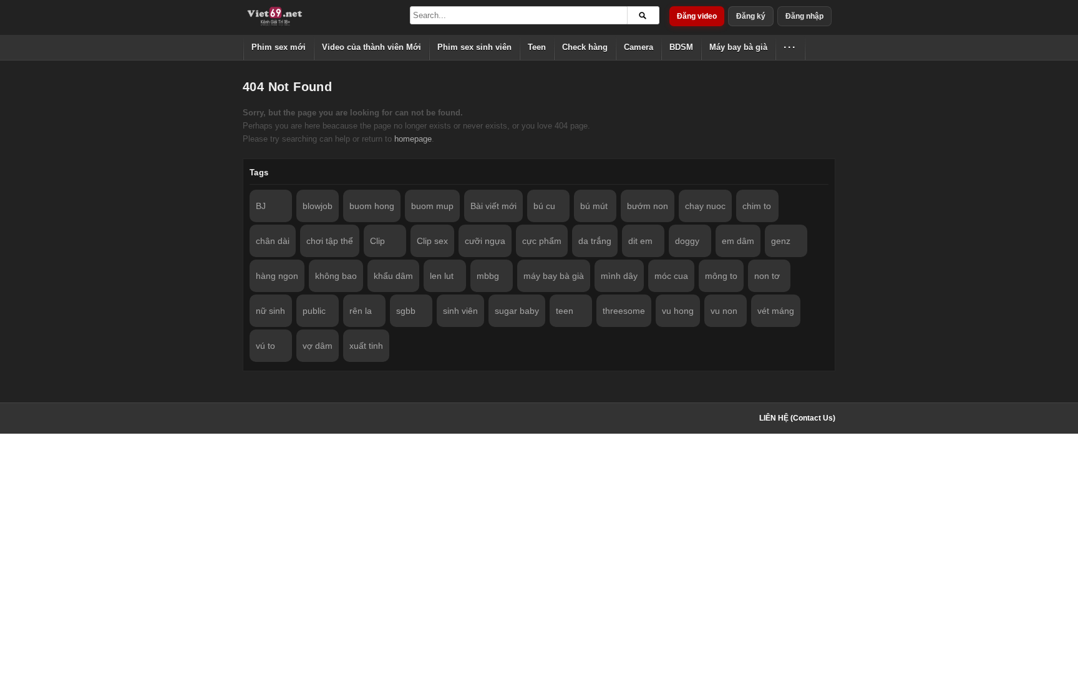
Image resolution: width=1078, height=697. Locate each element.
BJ (261, 206)
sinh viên (460, 311)
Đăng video (697, 16)
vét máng (775, 311)
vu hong (678, 311)
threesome (624, 311)
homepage (413, 139)
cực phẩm (541, 241)
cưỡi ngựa (485, 241)
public (314, 311)
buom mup (432, 206)
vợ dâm (318, 346)
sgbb (405, 311)
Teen (537, 47)
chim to (756, 206)
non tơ (767, 276)
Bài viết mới (493, 206)
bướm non (647, 206)
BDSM (681, 47)
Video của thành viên (371, 47)
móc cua (671, 276)
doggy (687, 241)
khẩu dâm (393, 276)
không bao (336, 276)
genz (780, 241)
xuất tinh (366, 346)
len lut (442, 276)
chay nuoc (705, 206)
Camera (638, 47)
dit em (640, 241)
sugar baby (517, 311)
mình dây (619, 276)
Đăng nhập (804, 16)
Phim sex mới (278, 47)
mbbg (488, 276)
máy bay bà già (553, 276)
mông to (721, 276)
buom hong (371, 206)
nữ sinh (270, 311)
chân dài (272, 241)
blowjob (318, 206)
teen (564, 311)
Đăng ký (750, 16)
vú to (265, 346)
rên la (360, 311)
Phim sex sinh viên (474, 47)
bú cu (544, 206)
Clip (377, 241)
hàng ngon (277, 276)
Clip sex (432, 241)
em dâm (738, 241)
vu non (724, 311)
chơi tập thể (329, 241)
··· (790, 47)
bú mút (594, 206)
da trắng (594, 241)
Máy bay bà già (738, 47)
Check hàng (585, 47)
